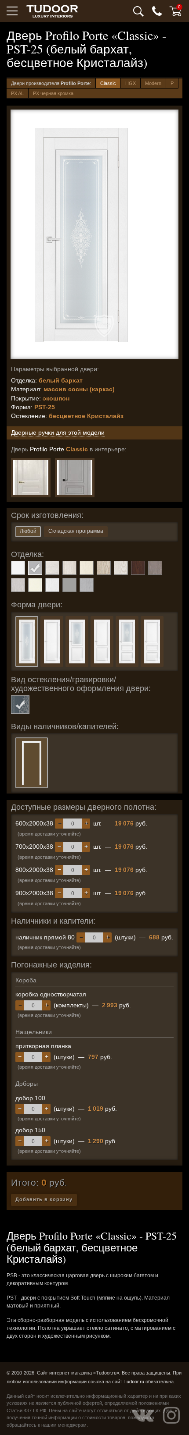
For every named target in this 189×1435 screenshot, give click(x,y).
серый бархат (69, 585)
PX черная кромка (53, 93)
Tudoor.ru (134, 1381)
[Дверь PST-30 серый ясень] (74, 477)
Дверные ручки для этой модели (58, 432)
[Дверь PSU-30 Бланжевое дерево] (31, 477)
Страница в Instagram (171, 1415)
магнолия (35, 585)
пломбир (52, 585)
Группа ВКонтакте (143, 1415)
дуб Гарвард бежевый (104, 568)
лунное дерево (18, 585)
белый (18, 568)
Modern (153, 83)
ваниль (87, 568)
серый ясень (87, 585)
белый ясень (52, 568)
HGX (130, 83)
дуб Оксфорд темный (138, 568)
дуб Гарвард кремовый (121, 568)
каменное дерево (155, 568)
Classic (108, 83)
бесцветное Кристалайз (20, 704)
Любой (28, 531)
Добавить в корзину (44, 1199)
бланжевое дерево (69, 568)
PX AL (17, 93)
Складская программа (75, 531)
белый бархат (35, 568)
